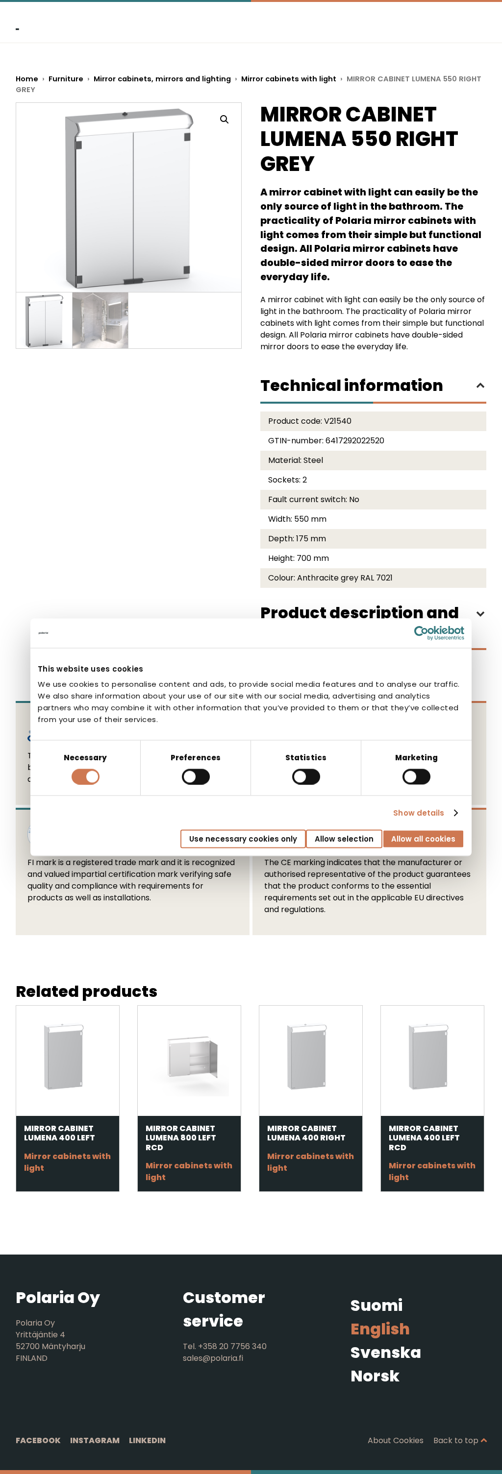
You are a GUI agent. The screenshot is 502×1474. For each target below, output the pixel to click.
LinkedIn (147, 1440)
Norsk (375, 1376)
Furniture (66, 79)
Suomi (376, 1305)
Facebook (38, 1440)
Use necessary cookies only (243, 839)
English (380, 1329)
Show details (418, 812)
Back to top (455, 1440)
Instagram (95, 1440)
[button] (224, 119)
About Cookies (396, 1440)
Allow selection (344, 839)
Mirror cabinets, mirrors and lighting (162, 79)
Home (27, 79)
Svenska (386, 1352)
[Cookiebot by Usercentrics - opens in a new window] (421, 633)
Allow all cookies (423, 839)
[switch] (196, 776)
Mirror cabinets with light (288, 79)
